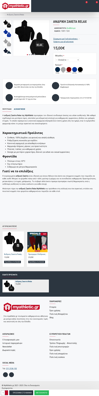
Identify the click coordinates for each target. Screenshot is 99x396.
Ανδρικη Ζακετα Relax (23, 281)
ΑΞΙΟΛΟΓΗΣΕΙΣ (19, 109)
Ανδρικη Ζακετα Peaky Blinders (13, 254)
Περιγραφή (6, 109)
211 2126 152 (11, 368)
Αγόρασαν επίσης (9, 226)
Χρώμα (58, 65)
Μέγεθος (59, 56)
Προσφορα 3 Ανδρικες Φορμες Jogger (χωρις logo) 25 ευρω (38, 254)
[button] (27, 54)
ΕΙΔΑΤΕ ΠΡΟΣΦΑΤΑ (9, 275)
